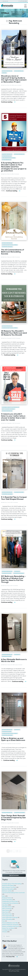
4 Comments (17, 257)
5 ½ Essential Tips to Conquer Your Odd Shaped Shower (14, 498)
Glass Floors (5, 912)
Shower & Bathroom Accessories (10, 924)
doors (3, 896)
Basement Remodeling (7, 154)
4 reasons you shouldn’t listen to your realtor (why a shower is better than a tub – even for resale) (13, 417)
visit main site (5, 1)
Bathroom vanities (6, 891)
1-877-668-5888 (23, 1)
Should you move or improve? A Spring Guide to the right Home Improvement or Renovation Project (14, 79)
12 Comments (17, 423)
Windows (4, 72)
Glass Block (17, 571)
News (3, 921)
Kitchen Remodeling (18, 70)
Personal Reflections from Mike (10, 923)
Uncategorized (6, 930)
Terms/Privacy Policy (14, 971)
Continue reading (6, 102)
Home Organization (7, 915)
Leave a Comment (17, 85)
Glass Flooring (5, 910)
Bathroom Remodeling (7, 70)
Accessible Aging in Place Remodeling (10, 407)
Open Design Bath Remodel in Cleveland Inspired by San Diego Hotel (13, 817)
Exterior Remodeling (6, 156)
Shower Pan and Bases (7, 246)
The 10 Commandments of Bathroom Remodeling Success (12, 252)
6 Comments (18, 743)
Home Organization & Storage (8, 157)
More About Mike (10, 956)
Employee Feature (6, 898)
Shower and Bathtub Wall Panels (9, 244)
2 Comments (16, 174)
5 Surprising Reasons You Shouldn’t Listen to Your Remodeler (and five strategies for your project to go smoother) (13, 167)
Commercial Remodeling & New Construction (13, 892)
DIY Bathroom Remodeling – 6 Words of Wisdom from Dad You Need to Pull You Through (13, 579)
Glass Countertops (6, 908)
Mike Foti (4, 85)
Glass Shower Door (7, 914)
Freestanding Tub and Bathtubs (10, 903)
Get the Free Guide (14, 875)
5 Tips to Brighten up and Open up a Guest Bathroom (13, 739)
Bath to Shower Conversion (8, 409)
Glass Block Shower (18, 492)
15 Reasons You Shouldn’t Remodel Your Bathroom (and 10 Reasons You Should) (14, 333)
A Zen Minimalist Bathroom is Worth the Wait (14, 660)
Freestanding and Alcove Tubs (9, 901)
